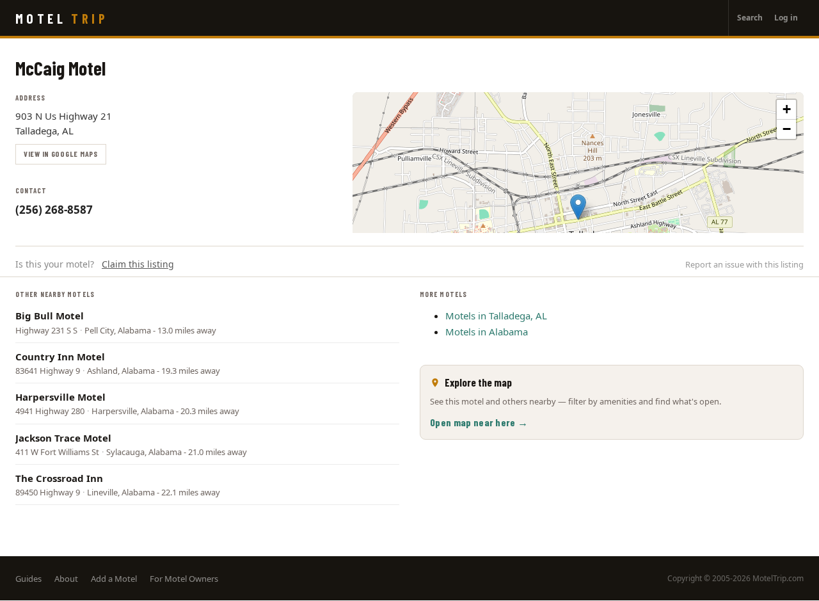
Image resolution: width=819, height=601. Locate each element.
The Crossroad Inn (59, 478)
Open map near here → (479, 422)
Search (750, 17)
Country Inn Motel (60, 356)
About (66, 578)
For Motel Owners (184, 578)
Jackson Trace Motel (63, 437)
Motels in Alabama (486, 331)
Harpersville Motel (60, 396)
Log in (786, 17)
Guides (28, 578)
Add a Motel (114, 578)
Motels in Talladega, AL (496, 315)
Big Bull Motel (49, 315)
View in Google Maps (61, 153)
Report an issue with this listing (744, 264)
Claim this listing (138, 264)
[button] (578, 207)
